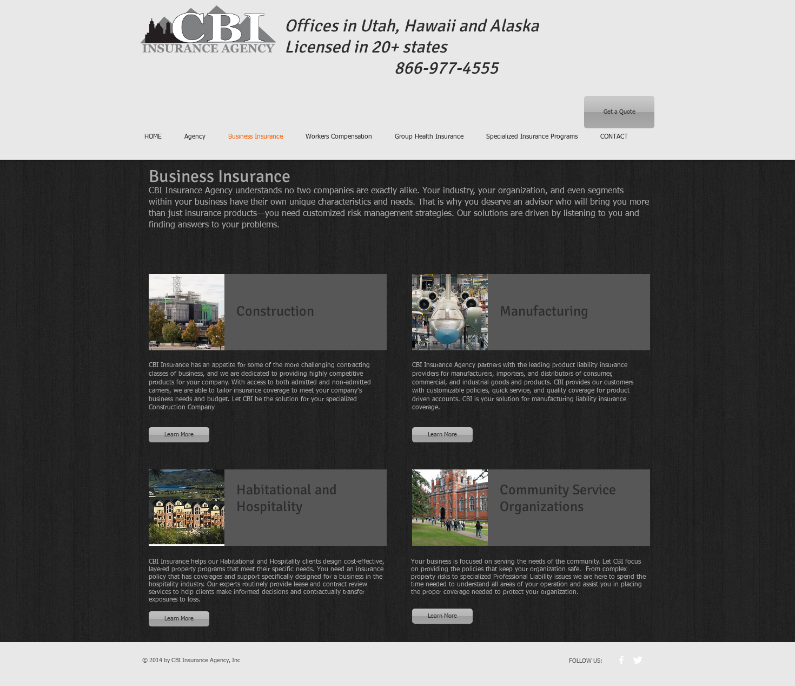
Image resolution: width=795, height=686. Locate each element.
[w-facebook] (621, 660)
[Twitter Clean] (637, 660)
